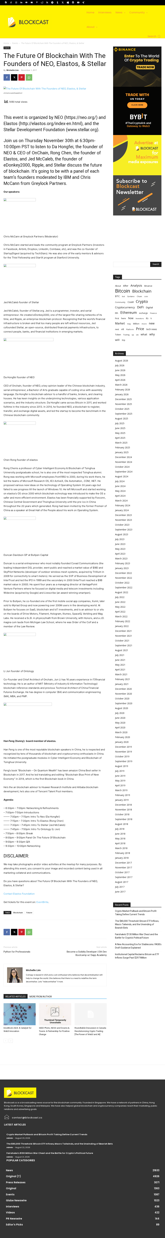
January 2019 (122, 799)
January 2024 (122, 510)
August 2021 (121, 650)
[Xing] (83, 2)
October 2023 (122, 524)
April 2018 (120, 843)
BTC (117, 296)
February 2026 (122, 389)
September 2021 (123, 645)
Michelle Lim (12, 70)
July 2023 (119, 539)
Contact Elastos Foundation (19, 893)
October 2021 (122, 640)
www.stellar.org (82, 129)
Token (118, 334)
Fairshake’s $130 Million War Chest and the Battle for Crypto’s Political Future (136, 936)
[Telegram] (52, 2)
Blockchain (18, 912)
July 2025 (119, 423)
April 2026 (120, 379)
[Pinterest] (37, 2)
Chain (139, 296)
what (144, 334)
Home (6, 43)
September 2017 (123, 877)
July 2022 (119, 597)
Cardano (131, 296)
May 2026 (120, 375)
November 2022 (123, 577)
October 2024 (122, 466)
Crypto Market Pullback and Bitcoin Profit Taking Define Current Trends (135, 913)
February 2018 (122, 853)
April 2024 (120, 495)
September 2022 (123, 587)
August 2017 (121, 881)
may (129, 323)
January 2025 (122, 452)
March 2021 (121, 674)
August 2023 (121, 534)
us (137, 334)
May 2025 (120, 432)
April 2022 (120, 611)
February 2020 (122, 737)
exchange (143, 313)
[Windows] (68, 2)
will (117, 339)
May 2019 (120, 780)
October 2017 (122, 872)
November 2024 (123, 461)
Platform (130, 329)
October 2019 (122, 756)
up (133, 334)
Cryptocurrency (125, 307)
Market (120, 323)
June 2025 (120, 428)
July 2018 (119, 828)
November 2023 (123, 519)
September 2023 (123, 529)
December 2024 (123, 457)
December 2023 (123, 515)
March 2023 (121, 558)
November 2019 (123, 751)
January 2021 (122, 684)
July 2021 (119, 655)
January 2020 (122, 741)
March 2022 (121, 616)
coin (146, 296)
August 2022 (121, 592)
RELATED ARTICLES (15, 996)
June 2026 (120, 370)
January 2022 (122, 626)
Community (120, 302)
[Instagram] (16, 2)
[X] (62, 2)
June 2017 (120, 891)
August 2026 (121, 360)
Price (140, 328)
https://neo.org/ (81, 117)
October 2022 (122, 582)
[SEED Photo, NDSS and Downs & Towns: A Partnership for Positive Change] (55, 1014)
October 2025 (122, 408)
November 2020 (123, 693)
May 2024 (120, 490)
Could (131, 302)
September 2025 (123, 413)
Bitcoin (122, 291)
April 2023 (120, 553)
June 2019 (120, 775)
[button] (154, 36)
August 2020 (121, 708)
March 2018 (121, 848)
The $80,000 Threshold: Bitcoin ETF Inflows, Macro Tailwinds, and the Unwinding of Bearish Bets (137, 924)
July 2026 (119, 365)
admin (9, 1138)
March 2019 (121, 790)
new (152, 323)
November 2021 (123, 635)
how (130, 318)
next (117, 329)
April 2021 (120, 669)
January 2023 (122, 568)
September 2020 (123, 703)
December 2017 (123, 862)
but (123, 296)
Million (136, 323)
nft (122, 329)
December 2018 (123, 804)
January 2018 (122, 857)
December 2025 (123, 399)
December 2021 (123, 630)
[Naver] (31, 2)
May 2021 (120, 664)
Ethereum (128, 312)
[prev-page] (6, 1041)
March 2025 (121, 442)
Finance (153, 313)
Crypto (142, 301)
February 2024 (122, 505)
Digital (149, 307)
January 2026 (122, 394)
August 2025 (121, 418)
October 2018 (122, 814)
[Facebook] (11, 2)
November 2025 (123, 404)
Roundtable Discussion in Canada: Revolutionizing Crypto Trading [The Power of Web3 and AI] (91, 1031)
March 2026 (121, 384)
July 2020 (119, 713)
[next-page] (11, 1041)
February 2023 (122, 563)
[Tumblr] (57, 2)
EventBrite (42, 902)
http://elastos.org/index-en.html (50, 123)
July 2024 (119, 481)
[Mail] (26, 2)
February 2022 (122, 621)
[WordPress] (73, 2)
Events (15, 43)
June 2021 (120, 659)
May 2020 (120, 722)
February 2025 (122, 447)
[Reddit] (42, 2)
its (147, 318)
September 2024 (123, 471)
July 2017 (119, 886)
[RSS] (47, 2)
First (117, 318)
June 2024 (120, 486)
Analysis (136, 285)
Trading (126, 335)
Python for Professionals (17, 951)
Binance (148, 285)
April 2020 (120, 727)
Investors (140, 318)
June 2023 (120, 544)
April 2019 (120, 785)
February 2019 (122, 795)
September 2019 (123, 761)
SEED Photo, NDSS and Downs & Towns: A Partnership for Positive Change (54, 1031)
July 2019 (119, 770)
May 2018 (120, 838)
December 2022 (123, 573)
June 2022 (120, 601)
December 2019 (123, 746)
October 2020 (122, 698)
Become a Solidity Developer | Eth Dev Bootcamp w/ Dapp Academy (87, 953)
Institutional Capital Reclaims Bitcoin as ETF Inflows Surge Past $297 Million (137, 956)
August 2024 (121, 476)
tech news (151, 329)
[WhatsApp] (29, 77)
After (125, 285)
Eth (116, 313)
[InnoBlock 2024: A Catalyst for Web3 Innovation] (20, 1014)
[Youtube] (78, 2)
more (144, 323)
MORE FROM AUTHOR (40, 996)
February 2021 (122, 679)
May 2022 (120, 606)
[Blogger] (6, 2)
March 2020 (121, 732)
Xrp (123, 340)
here (123, 318)
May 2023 (120, 548)
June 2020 (120, 717)
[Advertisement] (137, 235)
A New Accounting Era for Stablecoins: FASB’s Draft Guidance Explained (138, 946)
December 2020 (123, 688)
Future (29, 912)
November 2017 (123, 867)
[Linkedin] (21, 2)
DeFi (140, 307)
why (152, 334)
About (118, 285)
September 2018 (123, 819)
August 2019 (121, 766)
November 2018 (123, 809)
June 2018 (120, 833)
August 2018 (121, 824)
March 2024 (121, 500)
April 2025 (120, 437)
